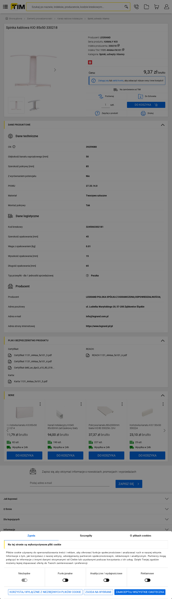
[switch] (65, 580)
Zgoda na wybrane (98, 592)
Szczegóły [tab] (86, 535)
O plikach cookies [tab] (140, 535)
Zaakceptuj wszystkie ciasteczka (140, 592)
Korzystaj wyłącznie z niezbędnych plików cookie (45, 592)
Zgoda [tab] (31, 535)
